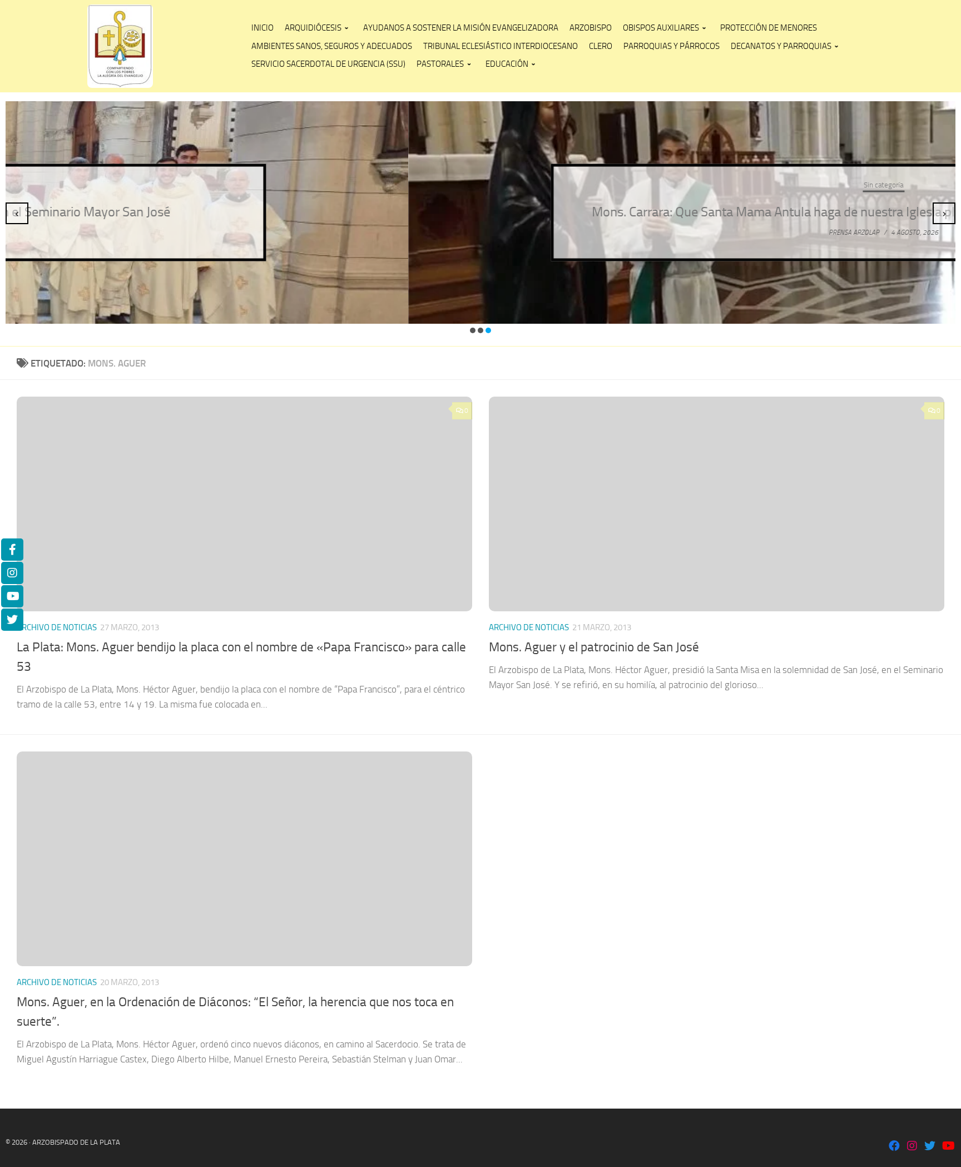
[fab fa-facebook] (894, 1146)
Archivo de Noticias (57, 627)
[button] (472, 330)
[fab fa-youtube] (947, 1146)
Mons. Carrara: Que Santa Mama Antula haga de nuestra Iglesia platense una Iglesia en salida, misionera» (480, 212)
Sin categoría (481, 185)
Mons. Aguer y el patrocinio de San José (594, 647)
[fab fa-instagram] (912, 1146)
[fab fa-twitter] (929, 1146)
